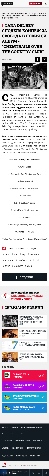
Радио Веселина (7, 456)
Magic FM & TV (37, 440)
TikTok (16, 299)
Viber (28, 299)
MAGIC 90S (5, 448)
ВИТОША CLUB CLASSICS (22, 440)
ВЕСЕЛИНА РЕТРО (35, 456)
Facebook (18, 295)
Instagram (34, 295)
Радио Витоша (7, 440)
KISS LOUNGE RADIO (17, 448)
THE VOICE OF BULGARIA (34, 448)
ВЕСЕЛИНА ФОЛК (21, 456)
